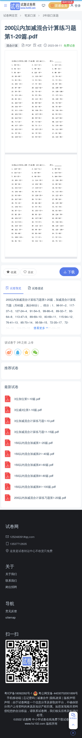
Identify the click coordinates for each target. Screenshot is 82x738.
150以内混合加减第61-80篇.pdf (33, 476)
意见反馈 (11, 611)
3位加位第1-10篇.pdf (27, 399)
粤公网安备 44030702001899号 (58, 693)
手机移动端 (14, 698)
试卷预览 (15, 288)
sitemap (10, 617)
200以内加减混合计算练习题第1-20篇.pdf (40, 498)
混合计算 (12, 45)
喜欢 (30, 272)
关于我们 (11, 574)
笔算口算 (30, 15)
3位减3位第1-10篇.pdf (28, 410)
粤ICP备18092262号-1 (18, 693)
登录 (77, 5)
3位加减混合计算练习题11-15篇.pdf (36, 432)
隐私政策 (55, 698)
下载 (71, 271)
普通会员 (61, 5)
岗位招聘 (11, 587)
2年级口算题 (51, 15)
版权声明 (69, 698)
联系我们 (11, 580)
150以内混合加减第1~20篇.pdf (33, 443)
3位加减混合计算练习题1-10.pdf (34, 421)
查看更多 (39, 328)
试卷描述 (37, 288)
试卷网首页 (10, 15)
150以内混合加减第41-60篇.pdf (33, 465)
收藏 (13, 272)
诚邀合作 (43, 698)
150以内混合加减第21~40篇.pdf (34, 454)
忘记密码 (29, 698)
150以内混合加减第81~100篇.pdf (35, 487)
